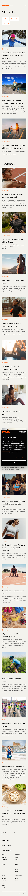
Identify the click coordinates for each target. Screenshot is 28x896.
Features (4, 857)
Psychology (6, 23)
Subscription (4, 859)
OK (14, 462)
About (16, 857)
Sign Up (16, 878)
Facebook (4, 878)
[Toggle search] (20, 5)
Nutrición (5, 19)
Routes (3, 864)
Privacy (16, 871)
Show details (19, 457)
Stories (16, 862)
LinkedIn (4, 888)
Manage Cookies (22, 893)
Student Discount (6, 862)
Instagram (4, 880)
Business (17, 866)
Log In (16, 880)
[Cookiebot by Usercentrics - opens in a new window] (19, 432)
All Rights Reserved (6, 850)
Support (16, 864)
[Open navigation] (25, 5)
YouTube (3, 885)
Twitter (3, 883)
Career (16, 859)
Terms (16, 869)
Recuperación (14, 19)
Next (14, 832)
